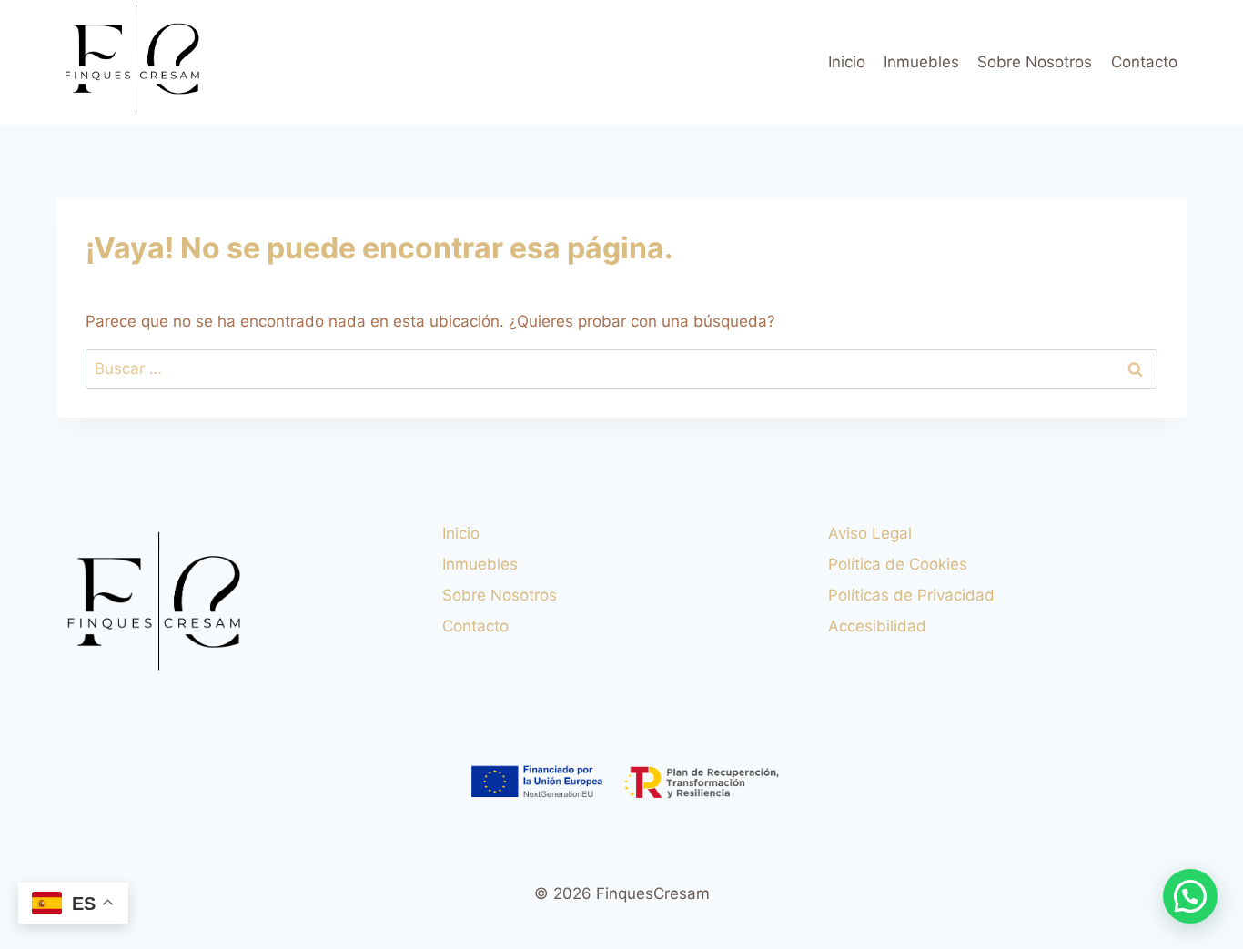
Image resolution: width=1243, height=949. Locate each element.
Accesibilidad (877, 626)
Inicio (846, 62)
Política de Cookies (897, 564)
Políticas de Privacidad (911, 595)
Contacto (1144, 62)
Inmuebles (921, 62)
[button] (1190, 896)
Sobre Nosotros (1034, 62)
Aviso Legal (870, 533)
